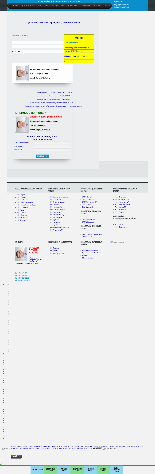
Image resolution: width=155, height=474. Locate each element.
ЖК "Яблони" (87, 197)
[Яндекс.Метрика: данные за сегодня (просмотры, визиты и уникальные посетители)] (117, 242)
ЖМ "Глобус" (54, 204)
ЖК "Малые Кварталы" (123, 204)
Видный (85, 255)
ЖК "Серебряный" (56, 217)
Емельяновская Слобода (91, 253)
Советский (13, 6)
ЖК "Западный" (55, 222)
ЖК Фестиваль (22, 220)
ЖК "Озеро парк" (56, 199)
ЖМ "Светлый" (87, 207)
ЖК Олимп (54, 251)
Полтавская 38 (120, 207)
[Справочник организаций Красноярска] (1, 464)
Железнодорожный (101, 6)
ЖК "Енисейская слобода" (26, 205)
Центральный (27, 6)
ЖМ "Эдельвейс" (56, 207)
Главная (139, 466)
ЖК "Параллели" (121, 227)
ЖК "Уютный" (87, 237)
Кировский (85, 6)
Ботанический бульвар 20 (59, 227)
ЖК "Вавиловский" (89, 219)
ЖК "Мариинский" (56, 230)
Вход (153, 466)
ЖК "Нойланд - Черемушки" (92, 234)
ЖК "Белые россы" (122, 202)
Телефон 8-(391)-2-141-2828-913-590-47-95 (121, 4)
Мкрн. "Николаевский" (58, 210)
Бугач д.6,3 (54, 225)
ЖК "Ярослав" (22, 215)
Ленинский (72, 6)
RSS (16, 466)
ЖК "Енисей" (119, 212)
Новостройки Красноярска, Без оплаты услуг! (59, 1)
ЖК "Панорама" (120, 210)
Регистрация (147, 466)
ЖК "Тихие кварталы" (57, 202)
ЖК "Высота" (54, 248)
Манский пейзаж (88, 258)
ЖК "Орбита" (54, 220)
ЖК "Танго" (119, 224)
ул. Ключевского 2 (122, 199)
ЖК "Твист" (21, 210)
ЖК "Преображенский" (25, 202)
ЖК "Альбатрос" (56, 212)
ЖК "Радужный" (23, 207)
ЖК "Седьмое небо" (57, 253)
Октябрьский (42, 6)
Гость (12, 466)
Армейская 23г (22, 218)
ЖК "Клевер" (21, 212)
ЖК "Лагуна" (21, 197)
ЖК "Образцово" (88, 222)
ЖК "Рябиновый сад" (57, 215)
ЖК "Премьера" (120, 197)
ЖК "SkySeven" (22, 200)
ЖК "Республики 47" (89, 202)
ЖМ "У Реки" (87, 204)
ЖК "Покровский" (88, 199)
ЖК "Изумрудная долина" (59, 197)
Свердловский (58, 6)
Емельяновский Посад (90, 250)
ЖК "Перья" (21, 195)
